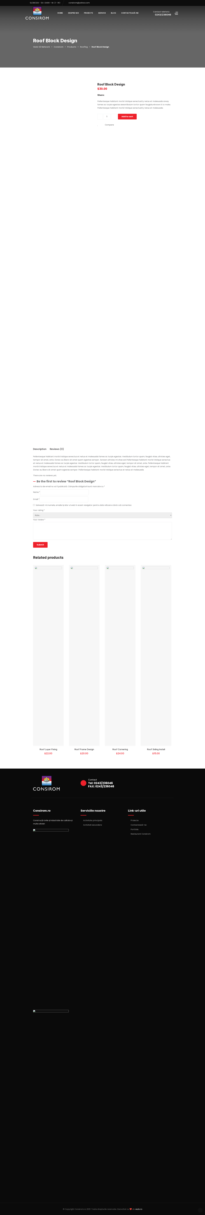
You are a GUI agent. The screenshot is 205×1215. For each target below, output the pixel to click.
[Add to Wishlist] (98, 125)
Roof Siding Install (156, 749)
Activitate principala (92, 820)
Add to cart (127, 116)
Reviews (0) (57, 449)
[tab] (39, 449)
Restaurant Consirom (141, 834)
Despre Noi (73, 13)
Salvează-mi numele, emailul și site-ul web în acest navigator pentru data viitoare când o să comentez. (84, 505)
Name (36, 492)
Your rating (39, 510)
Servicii (102, 13)
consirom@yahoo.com (79, 2)
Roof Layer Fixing (48, 749)
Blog (113, 13)
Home (60, 13)
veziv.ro (138, 1209)
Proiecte (88, 13)
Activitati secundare (92, 825)
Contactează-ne (130, 13)
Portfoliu (134, 829)
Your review (39, 519)
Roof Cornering (120, 749)
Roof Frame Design (84, 749)
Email (36, 499)
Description (39, 449)
